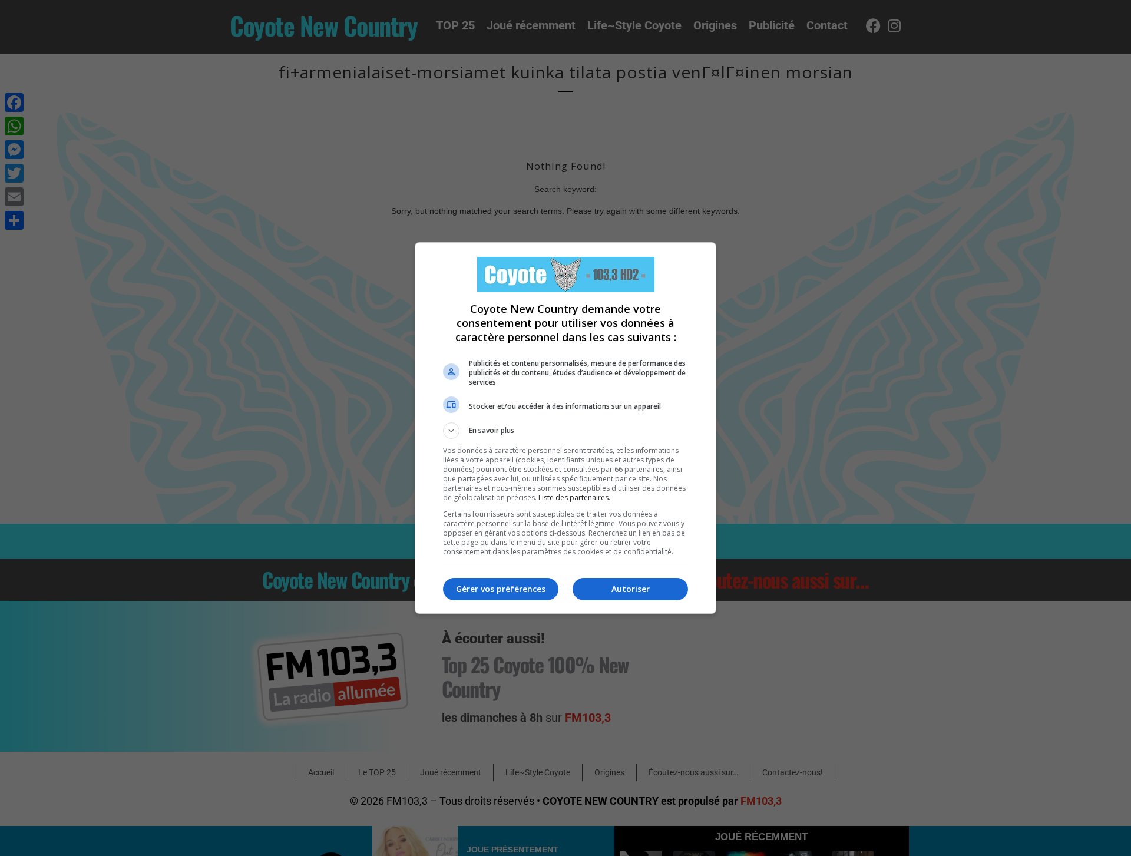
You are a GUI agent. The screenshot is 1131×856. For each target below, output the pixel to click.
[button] (565, 430)
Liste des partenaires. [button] (574, 498)
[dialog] (565, 428)
